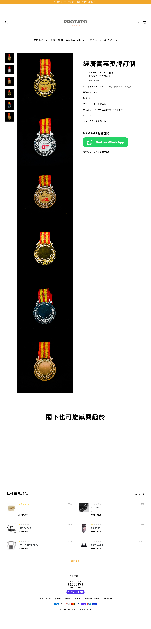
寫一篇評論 (139, 494)
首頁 (35, 598)
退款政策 (59, 598)
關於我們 (39, 40)
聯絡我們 (88, 598)
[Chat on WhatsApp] (114, 142)
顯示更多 (75, 560)
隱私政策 (49, 598)
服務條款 (68, 598)
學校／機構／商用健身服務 (66, 40)
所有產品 (92, 40)
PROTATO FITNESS (110, 598)
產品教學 (109, 40)
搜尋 (41, 598)
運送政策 (78, 598)
